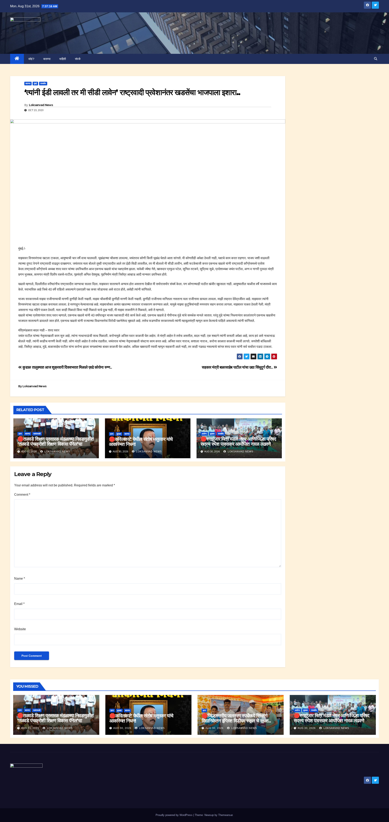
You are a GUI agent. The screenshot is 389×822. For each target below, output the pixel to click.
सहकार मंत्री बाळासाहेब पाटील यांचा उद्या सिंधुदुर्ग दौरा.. (238, 367)
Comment (22, 494)
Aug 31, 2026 (30, 728)
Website (20, 629)
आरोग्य (204, 434)
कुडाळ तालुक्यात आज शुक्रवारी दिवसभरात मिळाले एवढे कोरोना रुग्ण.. (67, 367)
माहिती (62, 59)
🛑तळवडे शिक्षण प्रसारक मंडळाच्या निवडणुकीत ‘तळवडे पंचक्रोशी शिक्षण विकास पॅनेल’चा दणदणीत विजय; (55, 444)
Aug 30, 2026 (122, 728)
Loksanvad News (41, 105)
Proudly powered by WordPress (174, 815)
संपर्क (78, 59)
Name (19, 578)
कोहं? (31, 59)
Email (19, 604)
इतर (20, 434)
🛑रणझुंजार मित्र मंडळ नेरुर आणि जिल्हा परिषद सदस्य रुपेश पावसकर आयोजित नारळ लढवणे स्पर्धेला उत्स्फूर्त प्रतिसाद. (238, 444)
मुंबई (35, 83)
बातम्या (46, 59)
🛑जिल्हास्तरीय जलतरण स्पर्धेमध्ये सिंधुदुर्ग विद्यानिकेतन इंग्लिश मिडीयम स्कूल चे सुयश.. (236, 718)
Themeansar (225, 815)
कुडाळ (119, 434)
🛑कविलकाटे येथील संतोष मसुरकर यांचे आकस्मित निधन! (141, 441)
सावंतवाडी (37, 434)
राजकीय (43, 83)
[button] (375, 58)
